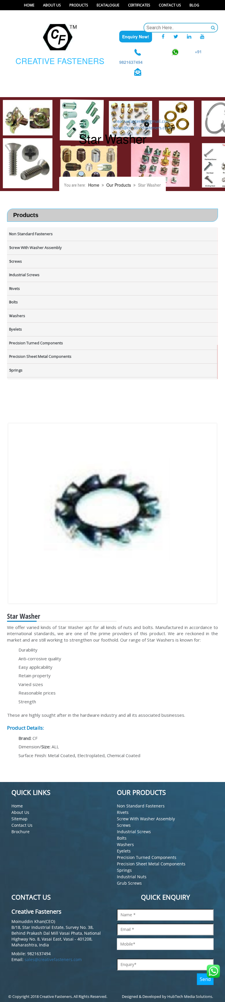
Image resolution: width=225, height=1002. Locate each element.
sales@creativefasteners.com (53, 959)
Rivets (123, 812)
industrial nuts (131, 876)
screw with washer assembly (146, 818)
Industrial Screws (134, 831)
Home (29, 5)
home (17, 806)
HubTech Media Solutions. (190, 996)
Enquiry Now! (135, 36)
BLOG (194, 5)
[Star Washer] (117, 513)
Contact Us (170, 5)
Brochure (20, 831)
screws (124, 825)
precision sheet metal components (151, 864)
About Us (52, 5)
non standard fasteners (141, 806)
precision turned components (146, 857)
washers (125, 844)
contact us (22, 825)
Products (78, 5)
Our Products (118, 185)
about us (20, 812)
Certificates (139, 5)
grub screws (129, 883)
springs (124, 870)
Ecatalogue (108, 5)
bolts (122, 838)
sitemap (19, 818)
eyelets (124, 851)
